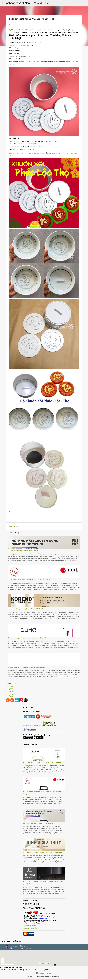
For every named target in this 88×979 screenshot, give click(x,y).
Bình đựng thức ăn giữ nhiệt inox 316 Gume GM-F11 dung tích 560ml (27, 638)
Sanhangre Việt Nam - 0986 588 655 (27, 2)
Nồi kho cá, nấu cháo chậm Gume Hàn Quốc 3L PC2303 (23, 550)
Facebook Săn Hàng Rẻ (31, 927)
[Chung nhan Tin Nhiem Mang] (33, 725)
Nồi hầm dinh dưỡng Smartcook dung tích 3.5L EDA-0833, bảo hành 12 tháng (29, 579)
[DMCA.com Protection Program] (49, 725)
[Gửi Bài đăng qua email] (10, 512)
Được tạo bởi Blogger (45, 973)
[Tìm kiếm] (52, 3)
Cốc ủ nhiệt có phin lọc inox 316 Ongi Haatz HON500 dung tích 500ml (42, 852)
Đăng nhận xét (13, 526)
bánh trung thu (33, 144)
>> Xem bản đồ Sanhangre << (32, 923)
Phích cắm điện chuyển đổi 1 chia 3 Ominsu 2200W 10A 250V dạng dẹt (27, 667)
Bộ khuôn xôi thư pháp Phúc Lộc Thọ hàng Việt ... (26, 30)
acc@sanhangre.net (30, 925)
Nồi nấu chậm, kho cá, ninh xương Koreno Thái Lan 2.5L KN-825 (25, 609)
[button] (10, 24)
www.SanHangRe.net (30, 928)
